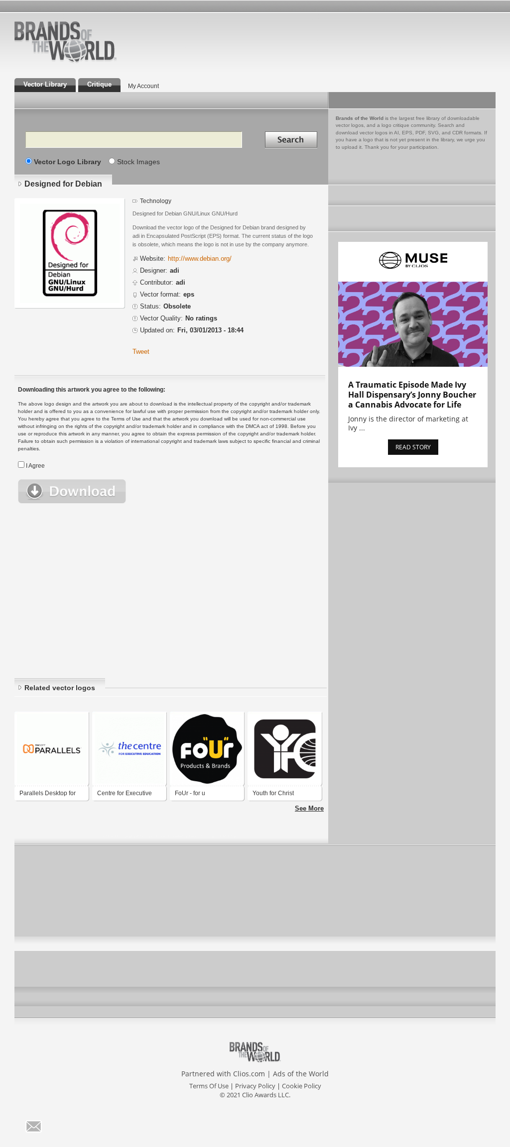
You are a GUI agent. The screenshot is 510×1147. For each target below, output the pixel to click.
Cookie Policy (301, 1085)
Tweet (140, 351)
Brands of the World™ (65, 41)
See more (309, 808)
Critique (99, 84)
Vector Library (45, 84)
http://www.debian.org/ (200, 258)
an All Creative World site (98, 61)
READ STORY (413, 447)
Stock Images (138, 162)
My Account (143, 86)
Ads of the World (301, 1073)
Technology (155, 201)
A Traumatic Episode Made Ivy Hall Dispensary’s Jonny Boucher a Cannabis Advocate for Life (412, 394)
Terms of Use (209, 1085)
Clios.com (249, 1073)
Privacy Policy (255, 1085)
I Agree (35, 465)
